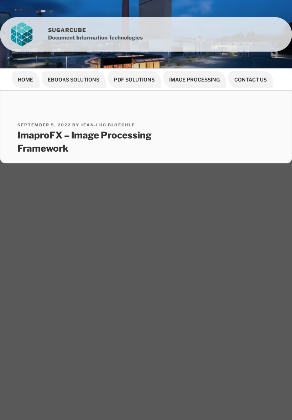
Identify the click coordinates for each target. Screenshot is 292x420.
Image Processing (194, 80)
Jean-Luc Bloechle (108, 124)
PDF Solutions (134, 80)
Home (25, 80)
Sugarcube (67, 30)
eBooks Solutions (73, 80)
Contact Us (250, 80)
